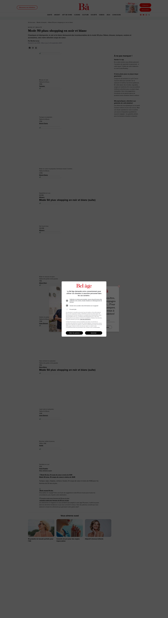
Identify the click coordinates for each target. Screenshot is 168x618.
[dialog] (84, 309)
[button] (84, 309)
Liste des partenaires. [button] (85, 319)
